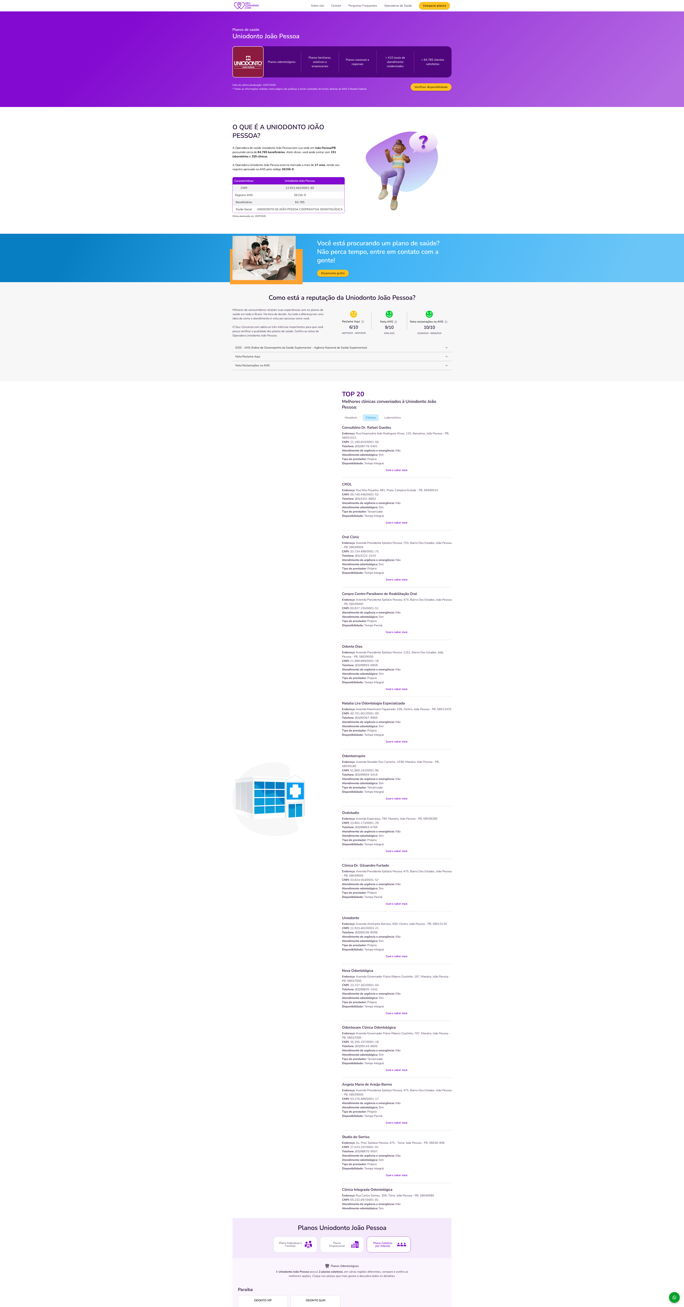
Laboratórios (392, 418)
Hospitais (351, 418)
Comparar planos (434, 5)
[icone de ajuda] (362, 321)
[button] (342, 347)
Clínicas (371, 418)
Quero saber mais (397, 470)
